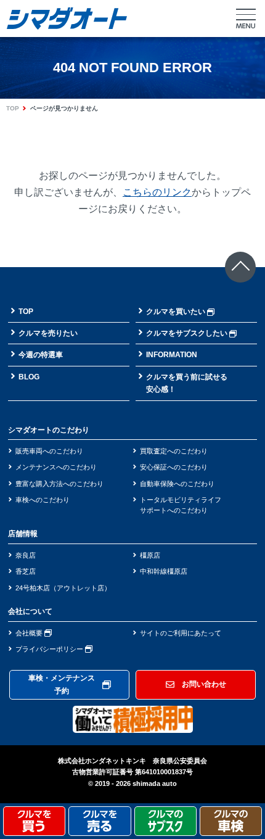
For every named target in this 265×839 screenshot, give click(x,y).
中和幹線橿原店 (163, 571)
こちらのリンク (157, 192)
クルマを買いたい (175, 311)
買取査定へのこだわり (174, 451)
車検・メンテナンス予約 (61, 684)
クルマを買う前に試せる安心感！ (186, 383)
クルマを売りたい (48, 333)
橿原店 (150, 555)
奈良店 (25, 555)
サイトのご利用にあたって (180, 633)
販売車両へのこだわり (49, 451)
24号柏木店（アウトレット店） (63, 588)
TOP (12, 108)
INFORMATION (171, 354)
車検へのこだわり (42, 499)
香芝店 (25, 571)
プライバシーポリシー (50, 649)
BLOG (28, 377)
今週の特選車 (40, 354)
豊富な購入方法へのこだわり (59, 483)
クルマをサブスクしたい (186, 333)
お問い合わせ (204, 684)
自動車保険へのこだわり (177, 483)
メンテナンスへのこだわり (56, 467)
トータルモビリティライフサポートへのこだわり (180, 505)
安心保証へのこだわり (174, 467)
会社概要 (29, 633)
